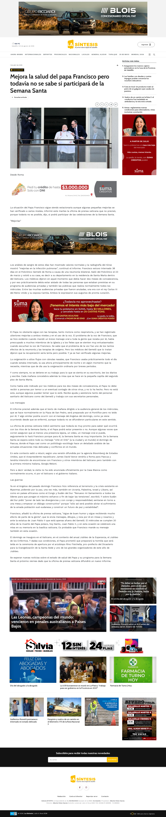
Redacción (61, 796)
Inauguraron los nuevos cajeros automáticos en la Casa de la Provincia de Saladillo (139, 68)
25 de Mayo (124, 54)
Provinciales (60, 54)
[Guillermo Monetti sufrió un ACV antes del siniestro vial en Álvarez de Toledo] (133, 618)
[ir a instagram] (86, 787)
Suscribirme (112, 759)
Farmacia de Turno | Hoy (121, 685)
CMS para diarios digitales (146, 814)
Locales (86, 54)
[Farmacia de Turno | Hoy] (133, 670)
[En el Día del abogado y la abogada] (133, 591)
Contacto (105, 796)
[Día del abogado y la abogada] (33, 670)
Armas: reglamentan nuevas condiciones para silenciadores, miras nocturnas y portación (139, 110)
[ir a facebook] (79, 787)
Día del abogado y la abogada (23, 685)
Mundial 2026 (137, 54)
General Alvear (98, 54)
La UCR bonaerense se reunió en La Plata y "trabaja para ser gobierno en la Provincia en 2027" (82, 686)
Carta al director (75, 796)
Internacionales (33, 54)
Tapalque (113, 54)
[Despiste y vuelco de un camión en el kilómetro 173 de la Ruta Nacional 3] (64, 707)
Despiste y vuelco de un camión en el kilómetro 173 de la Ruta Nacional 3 (64, 721)
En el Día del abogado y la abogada (127, 599)
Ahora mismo (17, 54)
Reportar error (92, 796)
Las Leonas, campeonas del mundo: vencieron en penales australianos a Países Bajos (48, 622)
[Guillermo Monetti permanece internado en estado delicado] (27, 707)
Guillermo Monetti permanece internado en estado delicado (23, 720)
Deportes (47, 54)
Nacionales (74, 54)
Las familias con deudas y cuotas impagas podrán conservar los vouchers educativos (137, 78)
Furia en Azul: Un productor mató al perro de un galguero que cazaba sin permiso (139, 89)
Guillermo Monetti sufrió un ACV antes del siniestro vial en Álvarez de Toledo (130, 625)
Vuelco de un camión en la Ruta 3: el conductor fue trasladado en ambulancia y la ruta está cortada (139, 99)
